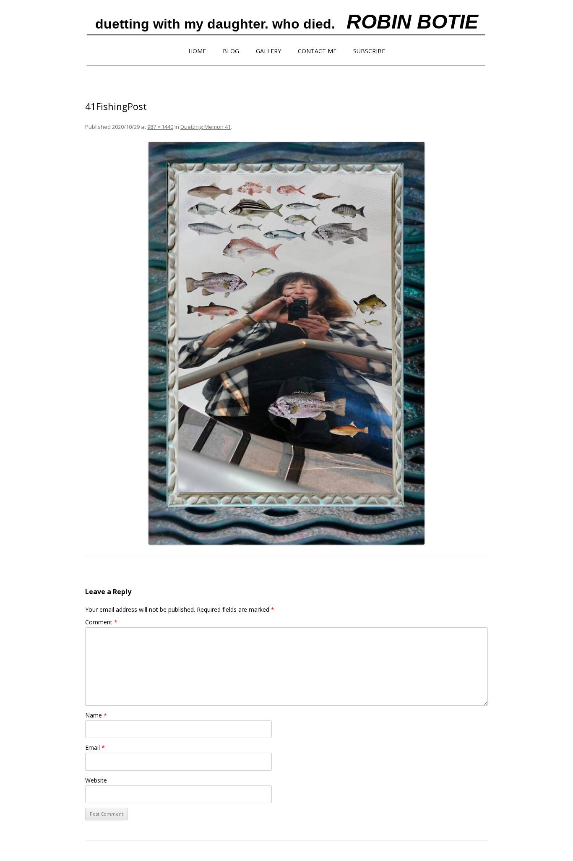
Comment (101, 622)
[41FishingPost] (286, 343)
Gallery (268, 51)
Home (197, 51)
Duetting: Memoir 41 (205, 126)
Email (95, 747)
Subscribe (369, 51)
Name (96, 715)
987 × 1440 (160, 126)
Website (96, 780)
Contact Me (317, 51)
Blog (231, 51)
